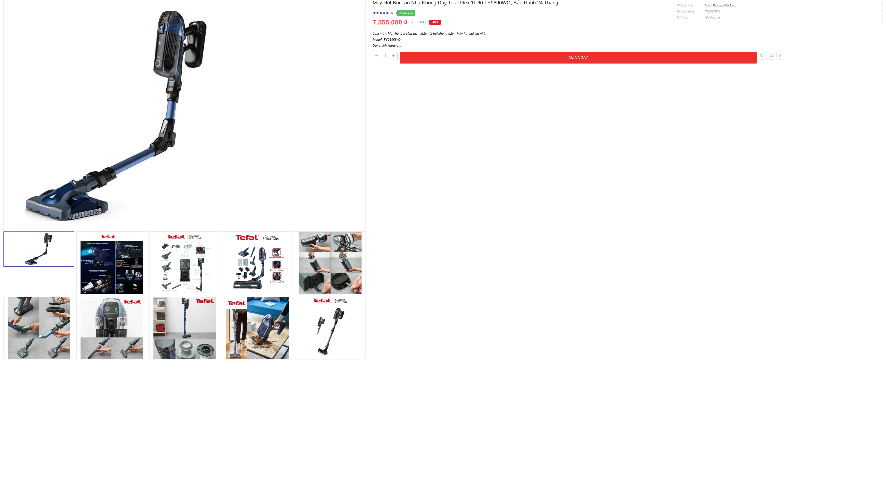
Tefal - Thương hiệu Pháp (720, 5)
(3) (391, 13)
